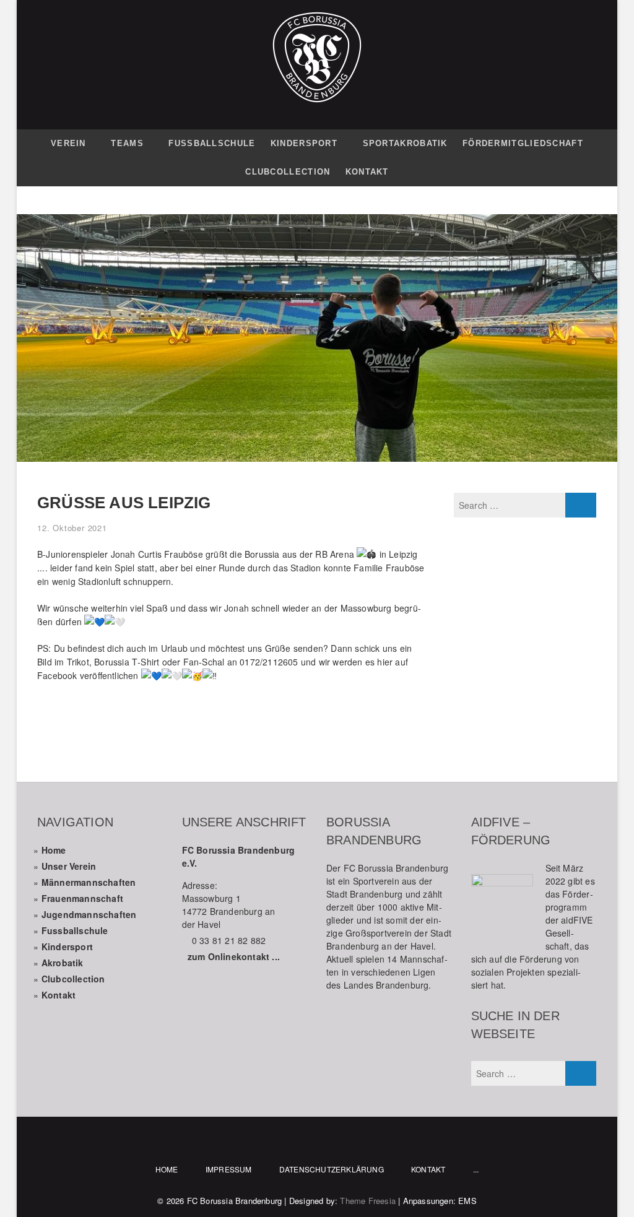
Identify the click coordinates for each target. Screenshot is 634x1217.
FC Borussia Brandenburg (234, 1200)
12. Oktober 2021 (72, 528)
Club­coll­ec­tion (73, 978)
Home (53, 850)
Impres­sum (229, 1169)
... (476, 1169)
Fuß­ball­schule (211, 143)
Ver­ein (68, 143)
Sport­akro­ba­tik (405, 143)
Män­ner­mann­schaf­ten (88, 882)
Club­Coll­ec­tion (287, 171)
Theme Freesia (368, 1200)
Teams (127, 143)
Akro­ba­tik (62, 962)
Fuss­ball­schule (74, 930)
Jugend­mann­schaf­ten (89, 914)
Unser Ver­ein (68, 866)
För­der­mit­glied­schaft (522, 143)
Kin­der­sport (304, 143)
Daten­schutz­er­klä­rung (331, 1169)
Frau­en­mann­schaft (82, 898)
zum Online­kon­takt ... (234, 956)
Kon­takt (367, 171)
